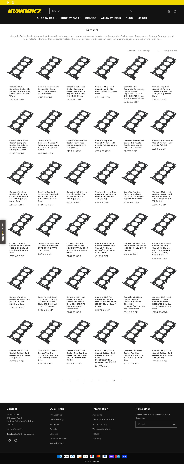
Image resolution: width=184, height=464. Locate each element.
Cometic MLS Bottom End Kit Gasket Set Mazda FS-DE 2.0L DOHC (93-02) (77, 195)
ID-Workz (95, 461)
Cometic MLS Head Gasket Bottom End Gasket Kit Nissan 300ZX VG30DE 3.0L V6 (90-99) (162, 196)
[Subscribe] (174, 424)
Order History (57, 419)
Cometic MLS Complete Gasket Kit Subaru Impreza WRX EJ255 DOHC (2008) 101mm (48, 145)
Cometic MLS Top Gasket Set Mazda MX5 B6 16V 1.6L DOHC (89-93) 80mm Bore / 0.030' (77, 248)
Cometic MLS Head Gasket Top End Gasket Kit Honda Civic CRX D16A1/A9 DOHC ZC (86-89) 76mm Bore (76, 302)
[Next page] (121, 381)
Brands (53, 429)
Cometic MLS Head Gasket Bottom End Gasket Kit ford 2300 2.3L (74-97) (162, 354)
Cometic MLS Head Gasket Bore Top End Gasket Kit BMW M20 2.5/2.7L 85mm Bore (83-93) (77, 355)
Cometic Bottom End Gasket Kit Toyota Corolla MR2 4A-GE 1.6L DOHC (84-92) (134, 143)
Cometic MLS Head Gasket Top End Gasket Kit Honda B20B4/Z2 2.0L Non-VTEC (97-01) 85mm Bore (162, 302)
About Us (97, 415)
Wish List (54, 424)
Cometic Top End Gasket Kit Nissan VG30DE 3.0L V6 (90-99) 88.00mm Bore (134, 195)
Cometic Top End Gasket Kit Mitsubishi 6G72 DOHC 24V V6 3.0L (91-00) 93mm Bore (20, 248)
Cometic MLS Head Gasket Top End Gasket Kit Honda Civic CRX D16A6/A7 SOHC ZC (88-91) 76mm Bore (162, 249)
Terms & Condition (102, 429)
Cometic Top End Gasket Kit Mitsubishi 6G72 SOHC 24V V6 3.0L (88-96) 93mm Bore (48, 196)
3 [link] (84, 381)
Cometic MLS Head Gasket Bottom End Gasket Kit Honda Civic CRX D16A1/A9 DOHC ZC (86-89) (47, 301)
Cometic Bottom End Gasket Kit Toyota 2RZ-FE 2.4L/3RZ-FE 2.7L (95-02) (77, 143)
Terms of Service (58, 438)
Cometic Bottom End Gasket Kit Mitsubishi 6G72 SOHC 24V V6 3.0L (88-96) (106, 195)
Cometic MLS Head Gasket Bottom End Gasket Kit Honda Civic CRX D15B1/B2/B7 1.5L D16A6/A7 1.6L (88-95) (105, 356)
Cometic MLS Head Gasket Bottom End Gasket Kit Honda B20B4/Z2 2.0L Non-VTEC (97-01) (105, 248)
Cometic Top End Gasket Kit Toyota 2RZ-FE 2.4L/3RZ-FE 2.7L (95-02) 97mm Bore (162, 91)
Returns (96, 434)
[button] (46, 18)
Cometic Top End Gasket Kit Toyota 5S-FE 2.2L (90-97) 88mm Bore (106, 143)
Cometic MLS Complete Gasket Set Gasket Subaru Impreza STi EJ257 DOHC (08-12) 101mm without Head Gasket (134, 92)
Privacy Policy (100, 424)
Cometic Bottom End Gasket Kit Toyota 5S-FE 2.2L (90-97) (162, 142)
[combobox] (92, 11)
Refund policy (57, 443)
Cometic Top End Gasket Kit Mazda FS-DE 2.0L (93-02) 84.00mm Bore (19, 300)
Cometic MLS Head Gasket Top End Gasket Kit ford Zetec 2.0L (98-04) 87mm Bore (48, 355)
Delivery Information (103, 419)
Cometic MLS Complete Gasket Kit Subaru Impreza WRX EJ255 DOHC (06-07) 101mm (19, 91)
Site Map (97, 438)
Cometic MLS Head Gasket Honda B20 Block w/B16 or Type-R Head (106, 90)
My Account (56, 415)
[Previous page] (63, 381)
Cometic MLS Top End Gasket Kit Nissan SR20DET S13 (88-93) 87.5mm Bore (48, 90)
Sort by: (131, 50)
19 (114, 381)
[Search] (132, 11)
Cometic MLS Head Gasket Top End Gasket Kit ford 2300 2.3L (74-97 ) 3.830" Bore (134, 355)
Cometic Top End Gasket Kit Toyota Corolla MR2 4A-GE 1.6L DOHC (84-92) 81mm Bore (18, 196)
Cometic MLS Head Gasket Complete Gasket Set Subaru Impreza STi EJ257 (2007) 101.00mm (18, 145)
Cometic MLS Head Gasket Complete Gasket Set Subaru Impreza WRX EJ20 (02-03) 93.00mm (76, 91)
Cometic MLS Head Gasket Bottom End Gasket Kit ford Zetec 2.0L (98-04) (20, 354)
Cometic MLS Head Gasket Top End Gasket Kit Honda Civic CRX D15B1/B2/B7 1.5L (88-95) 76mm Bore (134, 302)
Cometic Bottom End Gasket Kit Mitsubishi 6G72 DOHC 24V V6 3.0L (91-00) (48, 246)
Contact (54, 434)
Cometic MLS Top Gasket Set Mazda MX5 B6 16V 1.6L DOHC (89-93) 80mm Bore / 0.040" (106, 301)
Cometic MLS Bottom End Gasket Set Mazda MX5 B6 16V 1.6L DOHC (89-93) (135, 246)
